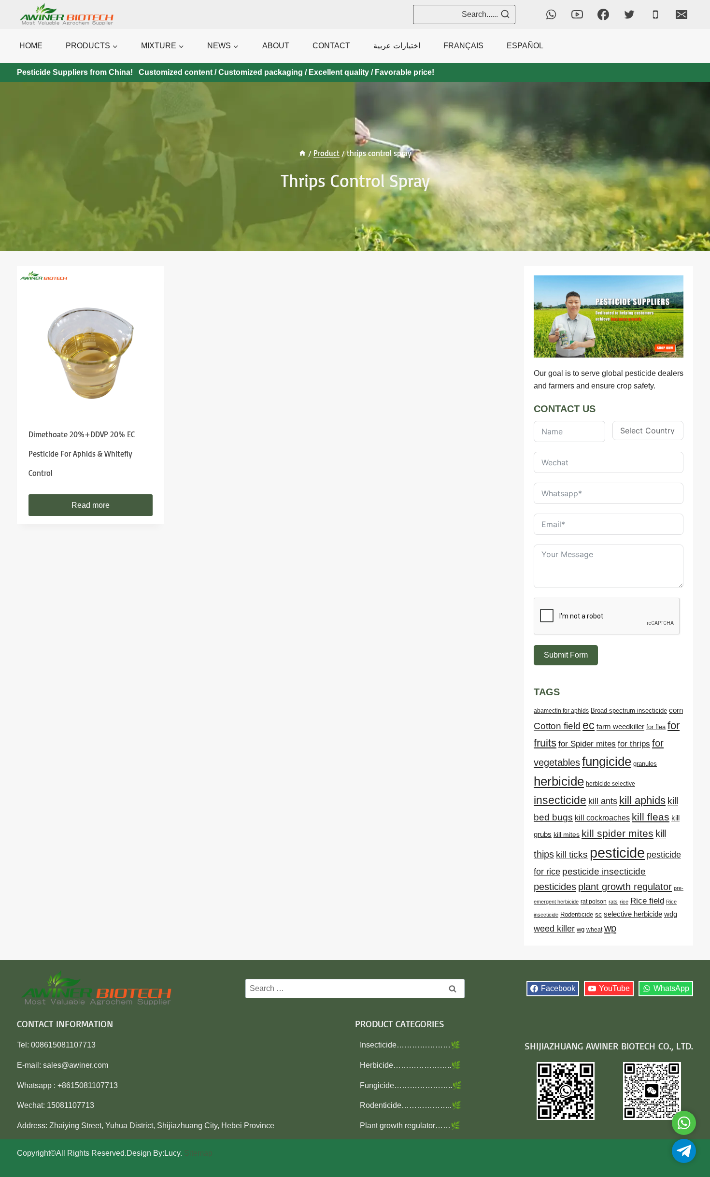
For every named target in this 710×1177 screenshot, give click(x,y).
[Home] (302, 153)
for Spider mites (587, 743)
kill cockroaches (602, 817)
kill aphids (642, 800)
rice (624, 901)
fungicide (606, 761)
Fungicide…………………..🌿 (411, 1085)
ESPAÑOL (525, 46)
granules (645, 764)
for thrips (634, 743)
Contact (331, 46)
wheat (594, 930)
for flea (656, 727)
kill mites (567, 834)
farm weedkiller (620, 726)
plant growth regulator (625, 886)
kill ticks (572, 854)
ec (588, 725)
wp (610, 928)
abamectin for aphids (561, 711)
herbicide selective (610, 784)
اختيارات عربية (396, 46)
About (275, 46)
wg (580, 929)
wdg (670, 914)
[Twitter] (629, 14)
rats (613, 901)
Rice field (647, 900)
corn (676, 710)
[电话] (655, 14)
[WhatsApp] (551, 14)
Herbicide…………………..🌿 (410, 1065)
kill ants (602, 801)
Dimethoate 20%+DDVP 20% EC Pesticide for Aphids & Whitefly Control (81, 454)
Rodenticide (576, 914)
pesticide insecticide (604, 871)
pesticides (555, 886)
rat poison (594, 901)
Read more (90, 505)
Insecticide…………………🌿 (410, 1045)
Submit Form (566, 655)
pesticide (617, 853)
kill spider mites (617, 833)
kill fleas (650, 817)
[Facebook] (603, 14)
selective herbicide (633, 914)
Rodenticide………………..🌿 (410, 1105)
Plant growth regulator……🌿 (410, 1125)
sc (598, 914)
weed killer (554, 928)
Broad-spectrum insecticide (629, 710)
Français (463, 46)
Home (31, 46)
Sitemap (198, 1153)
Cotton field (557, 726)
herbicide (559, 781)
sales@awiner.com (75, 1065)
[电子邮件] (681, 14)
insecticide (560, 800)
